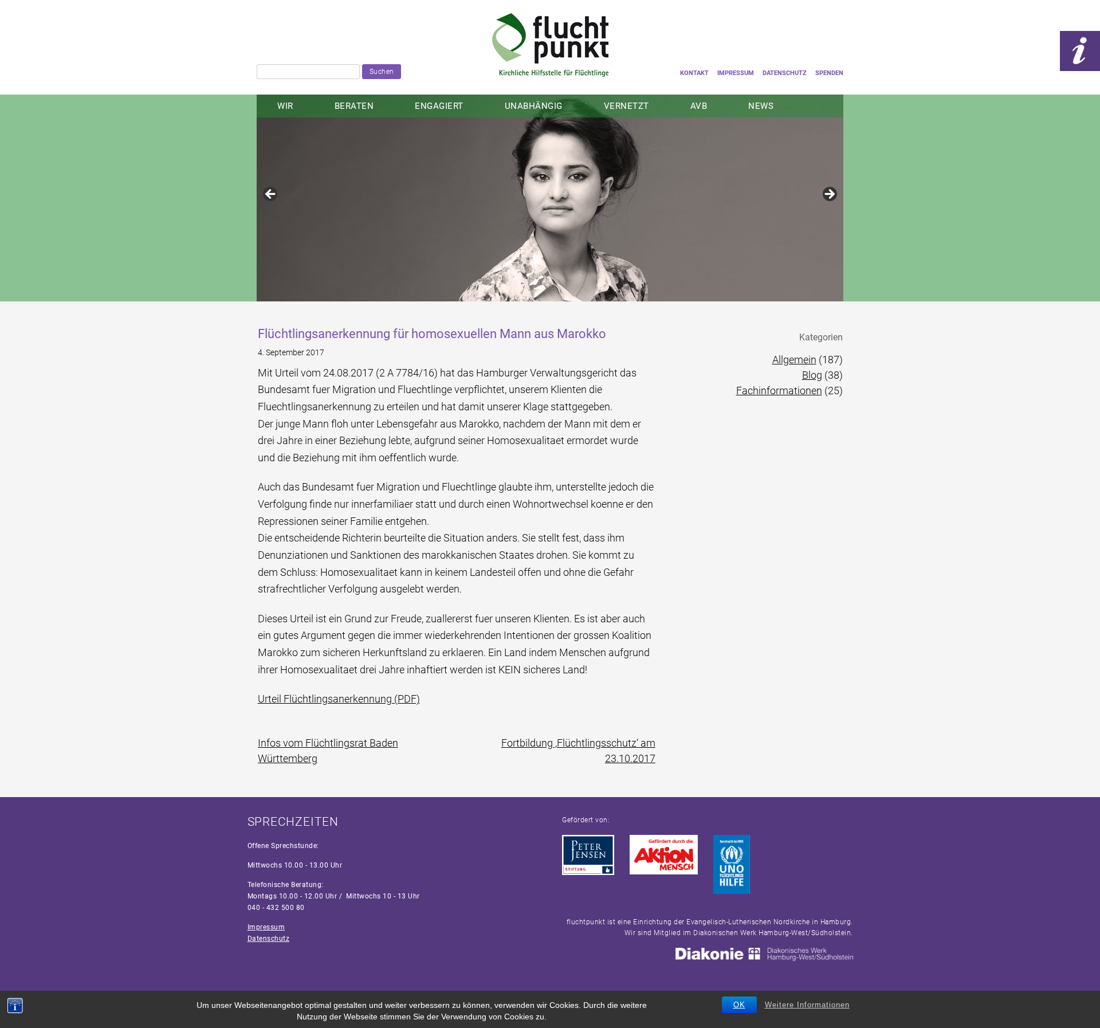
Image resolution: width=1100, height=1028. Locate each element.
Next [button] (829, 194)
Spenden (829, 73)
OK (739, 1004)
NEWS (760, 106)
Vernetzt (626, 106)
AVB (699, 106)
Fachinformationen (779, 390)
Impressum (735, 73)
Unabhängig (534, 106)
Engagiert (439, 106)
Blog (812, 375)
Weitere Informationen (807, 1004)
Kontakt (694, 73)
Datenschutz (785, 73)
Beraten (354, 106)
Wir (285, 106)
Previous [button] (271, 194)
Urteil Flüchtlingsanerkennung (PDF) (339, 699)
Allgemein (794, 360)
